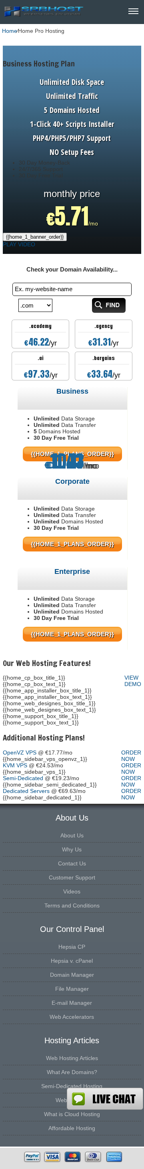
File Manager (72, 989)
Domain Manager (72, 975)
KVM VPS (15, 765)
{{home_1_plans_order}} (72, 544)
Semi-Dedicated (23, 778)
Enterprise (72, 571)
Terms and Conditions (72, 905)
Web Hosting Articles (72, 1058)
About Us (72, 835)
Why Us (72, 849)
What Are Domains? (72, 1072)
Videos (71, 891)
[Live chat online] (105, 1099)
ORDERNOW (131, 755)
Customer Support (72, 877)
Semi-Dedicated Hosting (71, 1086)
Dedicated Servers (26, 791)
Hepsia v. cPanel (72, 961)
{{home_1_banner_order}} (35, 237)
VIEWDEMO (132, 680)
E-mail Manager (72, 1003)
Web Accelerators (72, 1017)
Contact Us (72, 863)
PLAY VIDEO (19, 244)
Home (9, 31)
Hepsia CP (71, 947)
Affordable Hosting (71, 1128)
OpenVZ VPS (19, 752)
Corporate (72, 481)
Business (72, 391)
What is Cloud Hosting (72, 1114)
